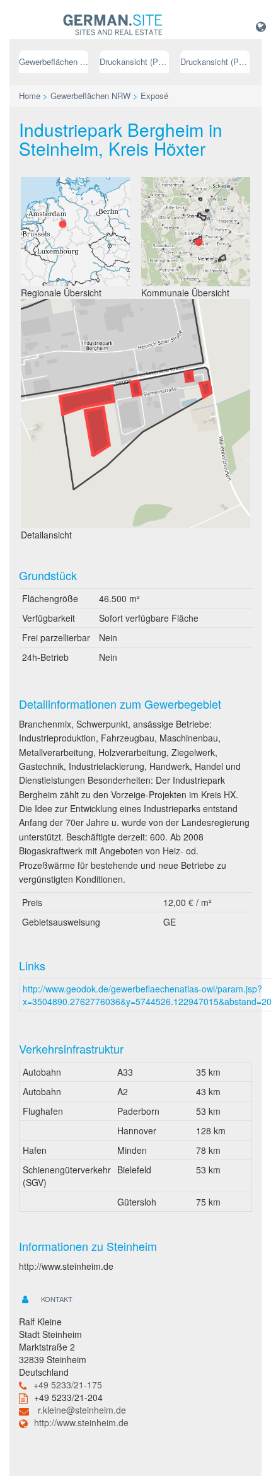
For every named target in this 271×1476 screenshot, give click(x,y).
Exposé (154, 96)
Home (29, 96)
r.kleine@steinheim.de (82, 1409)
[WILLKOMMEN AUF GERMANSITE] (112, 25)
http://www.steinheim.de (81, 1422)
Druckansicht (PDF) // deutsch (134, 61)
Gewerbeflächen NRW (53, 61)
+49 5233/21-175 (67, 1384)
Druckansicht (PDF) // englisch (215, 61)
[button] (261, 26)
